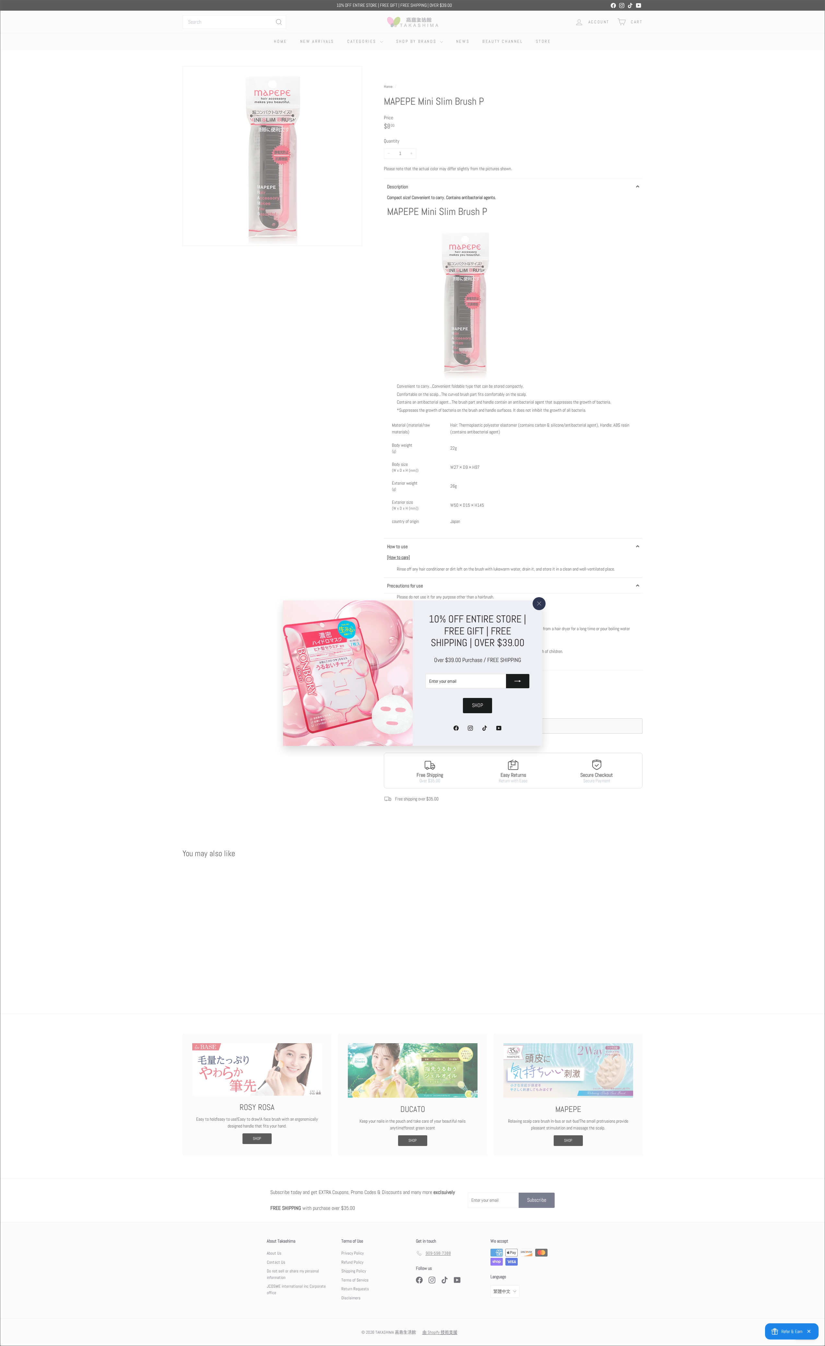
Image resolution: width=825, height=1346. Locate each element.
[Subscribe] (517, 681)
